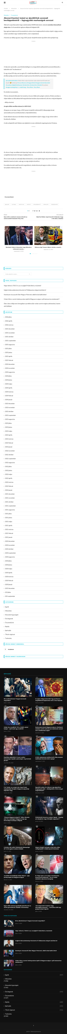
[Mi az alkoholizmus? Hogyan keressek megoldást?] (18, 687)
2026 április (8, 321)
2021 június (8, 517)
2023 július (8, 423)
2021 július (8, 513)
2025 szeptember (10, 340)
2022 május (8, 474)
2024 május (8, 384)
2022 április (8, 478)
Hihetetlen (14, 8)
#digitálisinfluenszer (17, 85)
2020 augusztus (10, 557)
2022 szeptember (10, 458)
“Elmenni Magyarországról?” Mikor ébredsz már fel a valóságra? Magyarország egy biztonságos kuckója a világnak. (16, 819)
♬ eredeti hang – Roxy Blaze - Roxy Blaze (29, 87)
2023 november (10, 407)
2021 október (9, 502)
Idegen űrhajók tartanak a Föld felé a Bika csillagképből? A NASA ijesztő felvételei (47, 848)
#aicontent (47, 83)
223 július (8, 592)
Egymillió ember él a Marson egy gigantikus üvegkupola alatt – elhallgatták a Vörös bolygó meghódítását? (49, 789)
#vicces (19, 83)
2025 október (9, 337)
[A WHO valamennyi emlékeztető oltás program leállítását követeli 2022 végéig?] (49, 745)
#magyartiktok (31, 83)
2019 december (10, 588)
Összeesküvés (14, 15)
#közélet (39, 85)
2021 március (9, 529)
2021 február (9, 533)
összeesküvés (54, 204)
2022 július (8, 466)
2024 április (8, 388)
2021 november (10, 498)
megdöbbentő (37, 204)
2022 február (9, 486)
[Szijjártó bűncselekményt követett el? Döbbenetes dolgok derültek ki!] (9, 943)
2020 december (10, 541)
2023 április (8, 435)
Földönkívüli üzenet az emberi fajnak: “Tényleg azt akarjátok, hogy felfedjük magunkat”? (49, 818)
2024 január (8, 399)
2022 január (8, 490)
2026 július (8, 317)
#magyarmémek (39, 83)
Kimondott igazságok (11, 615)
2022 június (8, 470)
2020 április (8, 572)
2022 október (9, 454)
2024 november (10, 368)
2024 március (9, 392)
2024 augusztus (10, 372)
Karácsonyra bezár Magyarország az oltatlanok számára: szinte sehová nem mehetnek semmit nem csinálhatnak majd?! (49, 729)
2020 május (8, 569)
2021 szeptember (10, 506)
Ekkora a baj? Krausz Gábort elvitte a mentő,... (48, 247)
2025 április (8, 356)
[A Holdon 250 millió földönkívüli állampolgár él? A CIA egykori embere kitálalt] (18, 835)
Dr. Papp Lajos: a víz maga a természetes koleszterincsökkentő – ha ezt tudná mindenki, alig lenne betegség (47, 877)
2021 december (10, 494)
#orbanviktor (33, 85)
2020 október (9, 549)
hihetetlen (21, 204)
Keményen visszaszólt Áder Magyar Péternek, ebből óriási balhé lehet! (25, 294)
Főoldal (6, 8)
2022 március (9, 482)
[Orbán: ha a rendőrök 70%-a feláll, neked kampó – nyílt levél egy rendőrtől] (18, 715)
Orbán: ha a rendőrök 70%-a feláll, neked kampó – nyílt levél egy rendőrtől (16, 728)
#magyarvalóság (10, 87)
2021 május (8, 521)
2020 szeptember (10, 553)
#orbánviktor (26, 85)
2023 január (8, 447)
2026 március (9, 325)
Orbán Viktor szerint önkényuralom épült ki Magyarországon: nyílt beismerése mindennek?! (32, 299)
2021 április (8, 525)
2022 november (10, 451)
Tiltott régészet (10, 634)
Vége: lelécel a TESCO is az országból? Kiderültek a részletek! (22, 285)
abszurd (7, 204)
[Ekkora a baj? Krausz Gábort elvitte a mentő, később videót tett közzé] (48, 235)
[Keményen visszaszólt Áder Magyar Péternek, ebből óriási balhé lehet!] (9, 953)
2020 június (8, 565)
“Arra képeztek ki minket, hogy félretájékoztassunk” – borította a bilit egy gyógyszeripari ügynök (48, 907)
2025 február (9, 360)
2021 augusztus (10, 510)
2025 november (10, 333)
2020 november (10, 545)
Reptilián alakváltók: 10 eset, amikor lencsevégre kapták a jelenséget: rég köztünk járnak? (17, 759)
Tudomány (8, 638)
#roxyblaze (9, 85)
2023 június (8, 427)
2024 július (8, 376)
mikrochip (45, 204)
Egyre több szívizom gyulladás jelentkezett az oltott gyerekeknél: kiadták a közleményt (17, 906)
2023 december (10, 403)
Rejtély (7, 626)
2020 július (8, 561)
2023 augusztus (10, 419)
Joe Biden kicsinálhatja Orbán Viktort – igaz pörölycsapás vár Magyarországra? (17, 876)
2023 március (9, 439)
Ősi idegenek (9, 618)
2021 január (8, 537)
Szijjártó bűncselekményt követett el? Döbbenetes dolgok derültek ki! (25, 290)
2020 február (9, 580)
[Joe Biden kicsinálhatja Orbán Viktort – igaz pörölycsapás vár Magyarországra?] (18, 864)
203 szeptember (10, 596)
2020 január (8, 584)
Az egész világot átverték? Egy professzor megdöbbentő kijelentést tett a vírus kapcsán (48, 699)
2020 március (9, 576)
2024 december (10, 364)
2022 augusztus (10, 462)
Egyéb (7, 607)
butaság (14, 204)
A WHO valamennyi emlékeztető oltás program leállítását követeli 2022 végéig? (49, 758)
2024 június (8, 380)
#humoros (24, 83)
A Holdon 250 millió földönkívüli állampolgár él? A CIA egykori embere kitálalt (17, 848)
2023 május (8, 431)
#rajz (16, 87)
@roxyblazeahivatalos (11, 80)
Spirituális (8, 630)
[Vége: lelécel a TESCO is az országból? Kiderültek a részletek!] (9, 933)
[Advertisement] (33, 53)
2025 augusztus (10, 344)
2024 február (9, 396)
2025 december (10, 329)
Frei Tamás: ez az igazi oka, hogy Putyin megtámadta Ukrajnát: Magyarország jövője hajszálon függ (16, 789)
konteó (29, 204)
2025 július (8, 348)
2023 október (9, 411)
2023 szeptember (10, 415)
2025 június (8, 352)
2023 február (9, 443)
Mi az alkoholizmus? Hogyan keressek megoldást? (15, 699)
